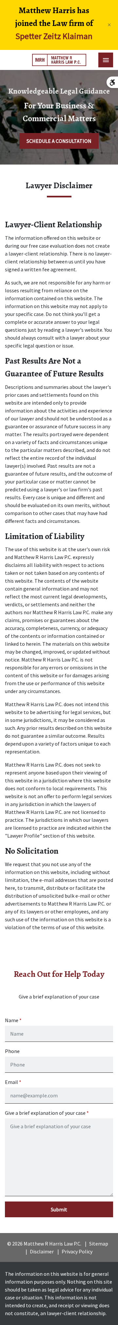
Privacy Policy (77, 1251)
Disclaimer (42, 1251)
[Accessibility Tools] (112, 82)
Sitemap (98, 1243)
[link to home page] (59, 60)
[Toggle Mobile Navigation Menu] (105, 60)
